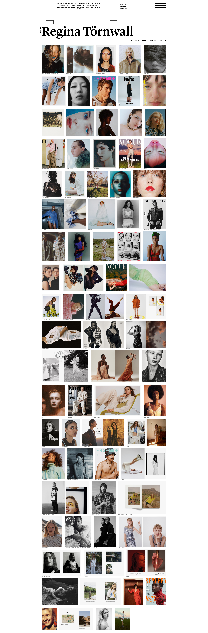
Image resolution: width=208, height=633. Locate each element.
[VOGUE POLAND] (53, 246)
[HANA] (51, 277)
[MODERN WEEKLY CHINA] (73, 306)
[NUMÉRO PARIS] (52, 531)
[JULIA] (143, 463)
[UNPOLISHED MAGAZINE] (97, 184)
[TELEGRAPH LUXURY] (103, 432)
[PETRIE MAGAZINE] (104, 497)
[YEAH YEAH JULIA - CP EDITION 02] (142, 497)
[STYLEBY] (107, 122)
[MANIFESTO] (80, 59)
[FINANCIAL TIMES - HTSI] (53, 153)
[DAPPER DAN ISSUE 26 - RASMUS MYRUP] (154, 214)
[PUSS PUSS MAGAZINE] (130, 59)
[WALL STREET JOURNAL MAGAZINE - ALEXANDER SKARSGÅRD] (78, 531)
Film (161, 40)
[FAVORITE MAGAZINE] (61, 563)
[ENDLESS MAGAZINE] (154, 91)
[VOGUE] (146, 432)
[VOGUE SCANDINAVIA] (155, 122)
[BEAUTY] (129, 246)
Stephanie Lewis (123, 8)
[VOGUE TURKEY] (116, 277)
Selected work (135, 40)
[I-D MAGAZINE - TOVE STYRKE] (65, 497)
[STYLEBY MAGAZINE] (51, 306)
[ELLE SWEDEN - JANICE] (79, 246)
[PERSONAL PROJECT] (61, 334)
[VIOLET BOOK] (54, 91)
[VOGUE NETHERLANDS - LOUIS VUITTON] (53, 59)
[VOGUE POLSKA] (75, 184)
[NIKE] (147, 277)
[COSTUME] (50, 432)
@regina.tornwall (123, 4)
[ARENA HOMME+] (107, 463)
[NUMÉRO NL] (80, 400)
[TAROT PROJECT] (104, 153)
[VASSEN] (53, 122)
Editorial (144, 40)
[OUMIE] (115, 366)
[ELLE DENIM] (64, 214)
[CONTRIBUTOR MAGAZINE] (80, 463)
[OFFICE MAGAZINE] (52, 184)
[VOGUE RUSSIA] (142, 531)
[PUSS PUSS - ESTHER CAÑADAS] (129, 91)
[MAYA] (104, 246)
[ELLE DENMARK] (71, 432)
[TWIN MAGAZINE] (79, 91)
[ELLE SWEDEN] (155, 59)
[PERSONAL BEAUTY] (80, 122)
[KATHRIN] (114, 214)
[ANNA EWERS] (60, 591)
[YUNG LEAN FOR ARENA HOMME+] (104, 91)
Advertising (153, 40)
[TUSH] (53, 400)
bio (165, 40)
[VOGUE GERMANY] (130, 153)
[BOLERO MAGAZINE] (133, 591)
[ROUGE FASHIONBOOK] (106, 59)
